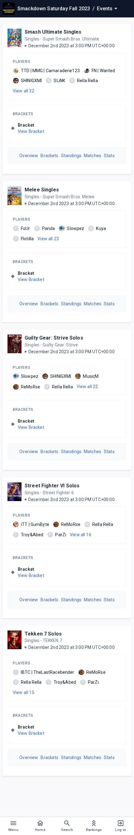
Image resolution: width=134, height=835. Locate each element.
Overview (28, 155)
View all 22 (87, 386)
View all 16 (80, 534)
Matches (92, 155)
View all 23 (48, 238)
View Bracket (31, 131)
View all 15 (23, 692)
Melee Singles (42, 190)
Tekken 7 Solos (43, 634)
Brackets (23, 114)
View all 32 (23, 90)
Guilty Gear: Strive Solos (54, 338)
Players (21, 61)
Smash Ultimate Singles (53, 32)
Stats (109, 155)
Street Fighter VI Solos (52, 486)
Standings (71, 155)
